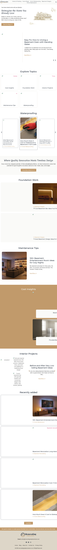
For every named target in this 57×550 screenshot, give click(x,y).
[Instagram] (31, 542)
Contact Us (31, 545)
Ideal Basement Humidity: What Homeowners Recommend (8, 142)
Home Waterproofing (35, 1)
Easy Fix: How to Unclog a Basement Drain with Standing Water (38, 42)
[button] (53, 60)
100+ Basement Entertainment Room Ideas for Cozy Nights (42, 260)
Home (16, 545)
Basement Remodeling (40, 453)
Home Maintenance (32, 2)
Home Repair (25, 1)
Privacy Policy (38, 545)
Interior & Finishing (16, 1)
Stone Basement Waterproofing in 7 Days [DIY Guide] (46, 141)
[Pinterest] (29, 542)
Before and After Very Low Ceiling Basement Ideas (42, 367)
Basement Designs (46, 1)
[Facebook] (26, 542)
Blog (20, 545)
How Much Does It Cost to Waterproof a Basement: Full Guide (28, 142)
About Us (25, 545)
